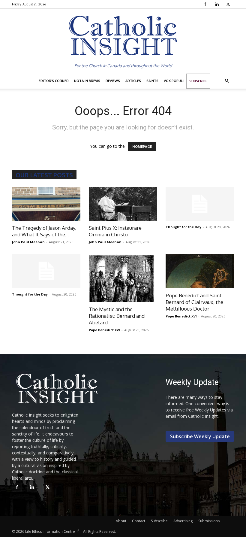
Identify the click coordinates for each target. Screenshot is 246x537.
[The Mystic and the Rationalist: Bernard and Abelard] (123, 278)
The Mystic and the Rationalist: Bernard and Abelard (117, 316)
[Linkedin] (217, 4)
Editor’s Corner (54, 81)
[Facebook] (206, 4)
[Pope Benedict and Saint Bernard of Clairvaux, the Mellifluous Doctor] (200, 271)
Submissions (209, 520)
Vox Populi (174, 81)
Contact (138, 520)
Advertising (183, 520)
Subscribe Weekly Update (200, 436)
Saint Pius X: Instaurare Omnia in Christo (115, 231)
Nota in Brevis (87, 81)
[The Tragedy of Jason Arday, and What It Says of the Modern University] (46, 204)
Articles (133, 81)
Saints (152, 81)
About (121, 520)
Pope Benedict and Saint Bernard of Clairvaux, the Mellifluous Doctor (194, 302)
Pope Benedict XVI (104, 330)
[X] (229, 4)
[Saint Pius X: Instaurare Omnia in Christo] (123, 204)
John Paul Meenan (28, 242)
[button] (227, 81)
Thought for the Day (183, 227)
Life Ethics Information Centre (50, 531)
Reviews (113, 81)
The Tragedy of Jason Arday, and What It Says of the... (44, 231)
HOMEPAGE (142, 146)
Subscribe (198, 81)
